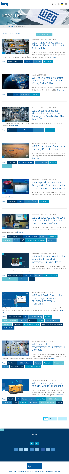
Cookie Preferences (36, 466)
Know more (52, 57)
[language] (62, 4)
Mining (16, 94)
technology (35, 94)
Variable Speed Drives (15, 61)
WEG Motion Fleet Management (52, 324)
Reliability (38, 61)
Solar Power (12, 162)
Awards (34, 75)
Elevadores (28, 61)
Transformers (39, 130)
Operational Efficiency (33, 366)
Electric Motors (8, 328)
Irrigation (47, 317)
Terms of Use (34, 471)
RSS (39, 471)
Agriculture (32, 320)
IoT (23, 240)
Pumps (41, 320)
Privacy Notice (13, 471)
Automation (47, 61)
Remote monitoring (51, 275)
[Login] (52, 4)
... (59, 419)
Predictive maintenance (31, 324)
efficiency (43, 236)
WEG (4, 4)
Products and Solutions (39, 40)
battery (6, 366)
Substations (49, 130)
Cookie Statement (23, 471)
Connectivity (28, 275)
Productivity (7, 324)
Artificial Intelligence (31, 236)
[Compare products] (55, 4)
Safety (60, 403)
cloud (31, 279)
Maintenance (33, 403)
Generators (7, 403)
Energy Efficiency (41, 162)
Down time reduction (52, 320)
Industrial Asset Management (36, 240)
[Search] (59, 4)
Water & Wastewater (25, 130)
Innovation (53, 236)
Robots (21, 201)
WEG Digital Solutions (15, 236)
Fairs (9, 94)
